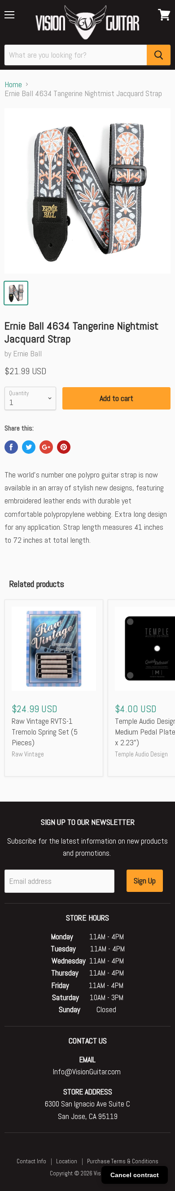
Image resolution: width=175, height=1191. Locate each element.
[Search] (159, 55)
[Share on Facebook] (11, 447)
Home (13, 84)
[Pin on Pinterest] (63, 447)
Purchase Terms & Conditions (122, 1161)
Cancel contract (134, 1174)
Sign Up (145, 880)
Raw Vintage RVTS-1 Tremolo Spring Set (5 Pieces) (45, 731)
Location (66, 1161)
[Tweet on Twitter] (28, 447)
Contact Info (31, 1161)
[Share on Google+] (46, 447)
